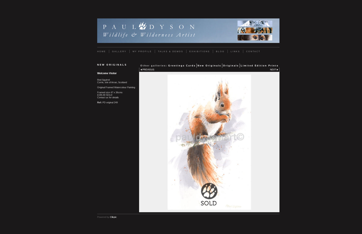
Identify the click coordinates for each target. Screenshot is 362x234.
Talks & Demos (170, 51)
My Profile (142, 51)
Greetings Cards (182, 65)
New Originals (209, 65)
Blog (220, 51)
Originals (231, 65)
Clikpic (113, 217)
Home (101, 51)
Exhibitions (199, 51)
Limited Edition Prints (260, 65)
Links (235, 51)
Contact (253, 51)
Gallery (119, 51)
